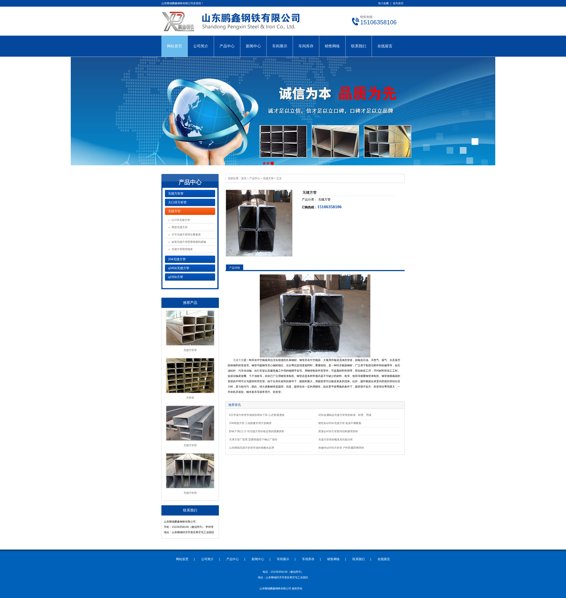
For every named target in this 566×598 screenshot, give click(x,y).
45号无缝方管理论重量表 (186, 234)
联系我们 (358, 46)
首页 (244, 178)
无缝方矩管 (176, 193)
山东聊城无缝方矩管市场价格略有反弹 (251, 447)
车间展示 (279, 46)
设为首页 (398, 3)
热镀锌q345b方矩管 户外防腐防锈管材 (341, 447)
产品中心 (227, 46)
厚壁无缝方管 (179, 227)
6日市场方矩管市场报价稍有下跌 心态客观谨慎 (256, 415)
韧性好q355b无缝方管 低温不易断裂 (339, 423)
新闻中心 (253, 46)
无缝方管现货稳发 (182, 249)
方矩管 (190, 397)
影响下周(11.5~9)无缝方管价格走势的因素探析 (256, 431)
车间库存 (306, 46)
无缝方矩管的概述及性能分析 (335, 439)
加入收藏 (383, 3)
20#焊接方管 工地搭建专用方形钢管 (250, 423)
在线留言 (384, 46)
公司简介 (200, 46)
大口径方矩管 (177, 202)
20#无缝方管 (177, 259)
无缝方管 (174, 211)
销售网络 (332, 46)
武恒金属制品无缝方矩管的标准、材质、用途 (344, 415)
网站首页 (174, 46)
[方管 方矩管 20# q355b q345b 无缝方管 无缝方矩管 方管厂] (238, 33)
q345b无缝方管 (178, 268)
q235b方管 (175, 277)
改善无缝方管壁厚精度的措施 (189, 241)
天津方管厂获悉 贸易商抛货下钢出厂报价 (253, 439)
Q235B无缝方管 (181, 220)
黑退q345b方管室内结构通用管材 (338, 431)
